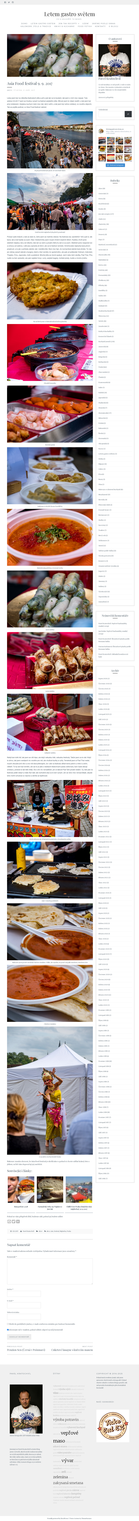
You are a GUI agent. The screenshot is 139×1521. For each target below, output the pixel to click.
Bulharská (102, 362)
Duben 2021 (102, 929)
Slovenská (102, 438)
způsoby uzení (63, 1402)
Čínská (101, 377)
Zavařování (102, 326)
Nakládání (102, 260)
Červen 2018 (103, 1092)
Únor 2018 (102, 1107)
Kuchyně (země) (104, 342)
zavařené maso (65, 1415)
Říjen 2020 (102, 959)
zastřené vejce (58, 1409)
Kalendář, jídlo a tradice (36, 26)
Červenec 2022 (104, 862)
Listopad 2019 (103, 1015)
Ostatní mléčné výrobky (107, 566)
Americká (102, 347)
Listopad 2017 (103, 1122)
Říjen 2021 (102, 903)
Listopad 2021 (103, 898)
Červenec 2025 (103, 725)
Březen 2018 (103, 1102)
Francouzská (103, 382)
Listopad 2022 (103, 842)
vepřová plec (77, 1393)
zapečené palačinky (71, 1409)
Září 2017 (101, 1133)
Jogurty (101, 571)
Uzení (85, 24)
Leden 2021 (102, 944)
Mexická (101, 408)
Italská (101, 393)
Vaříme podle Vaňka (103, 24)
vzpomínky (57, 1472)
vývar (68, 1460)
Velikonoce (102, 541)
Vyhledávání (103, 110)
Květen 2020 (103, 985)
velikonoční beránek (72, 1442)
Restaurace (102, 515)
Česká (100, 367)
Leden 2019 (102, 1056)
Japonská (101, 398)
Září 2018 (101, 1077)
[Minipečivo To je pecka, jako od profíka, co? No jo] (102, 158)
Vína (100, 484)
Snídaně (101, 306)
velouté (69, 1472)
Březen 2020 (103, 995)
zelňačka (75, 1424)
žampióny (76, 1493)
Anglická (101, 352)
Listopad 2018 (103, 1066)
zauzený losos (70, 1456)
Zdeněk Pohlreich (77, 1389)
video (60, 1452)
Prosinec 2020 (103, 949)
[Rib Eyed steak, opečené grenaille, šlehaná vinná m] (119, 140)
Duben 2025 (102, 740)
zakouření (56, 1434)
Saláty (100, 296)
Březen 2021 (103, 934)
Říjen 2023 (102, 796)
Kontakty (100, 26)
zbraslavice (66, 1468)
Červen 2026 (103, 689)
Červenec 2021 (103, 918)
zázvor (75, 1490)
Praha (69, 1231)
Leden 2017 (102, 1163)
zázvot (69, 1424)
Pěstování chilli (104, 505)
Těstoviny (102, 316)
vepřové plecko (65, 1490)
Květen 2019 (102, 1041)
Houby (100, 209)
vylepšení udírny (80, 1399)
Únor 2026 (102, 704)
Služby (100, 520)
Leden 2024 (102, 786)
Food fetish (85, 26)
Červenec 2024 (103, 760)
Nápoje (101, 464)
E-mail (10, 1301)
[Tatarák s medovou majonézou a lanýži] (128, 140)
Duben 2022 (103, 872)
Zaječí (84, 1407)
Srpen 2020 (102, 969)
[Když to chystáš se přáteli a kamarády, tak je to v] (111, 140)
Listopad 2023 (103, 791)
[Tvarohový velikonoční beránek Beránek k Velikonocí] (111, 149)
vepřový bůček (64, 1465)
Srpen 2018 (102, 1082)
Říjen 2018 (102, 1071)
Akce (9, 90)
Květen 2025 (103, 735)
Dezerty (101, 234)
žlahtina (62, 1393)
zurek (60, 1487)
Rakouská (102, 428)
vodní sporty (75, 1468)
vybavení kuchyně (76, 1427)
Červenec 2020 (104, 974)
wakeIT (73, 1415)
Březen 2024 (103, 781)
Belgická (101, 357)
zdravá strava (60, 1446)
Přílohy (101, 285)
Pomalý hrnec (103, 510)
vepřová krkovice (63, 1494)
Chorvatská (102, 372)
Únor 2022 (102, 883)
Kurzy (100, 449)
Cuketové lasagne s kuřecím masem (72, 1349)
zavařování (78, 1461)
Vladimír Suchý (58, 1500)
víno (55, 1392)
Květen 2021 (102, 923)
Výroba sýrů (103, 592)
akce (48, 1231)
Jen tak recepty (68, 24)
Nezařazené (102, 495)
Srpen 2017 (102, 1138)
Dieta (100, 199)
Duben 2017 (102, 1148)
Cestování (102, 194)
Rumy (100, 479)
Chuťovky (102, 224)
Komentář (12, 1257)
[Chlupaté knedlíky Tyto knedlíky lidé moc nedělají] (119, 158)
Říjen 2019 (102, 1020)
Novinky (101, 500)
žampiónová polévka (70, 1487)
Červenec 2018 (103, 1087)
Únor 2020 (102, 1000)
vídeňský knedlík (66, 1399)
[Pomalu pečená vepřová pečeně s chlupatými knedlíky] (128, 158)
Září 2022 (102, 852)
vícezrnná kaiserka (71, 1396)
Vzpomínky (102, 597)
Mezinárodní (103, 413)
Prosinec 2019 (103, 1010)
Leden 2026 (102, 709)
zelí (64, 1471)
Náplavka (63, 1231)
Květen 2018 (102, 1097)
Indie (100, 387)
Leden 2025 (102, 745)
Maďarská (102, 403)
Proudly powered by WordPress (57, 1518)
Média (100, 459)
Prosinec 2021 (103, 893)
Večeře (100, 321)
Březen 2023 (103, 821)
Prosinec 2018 (103, 1061)
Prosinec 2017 (103, 1117)
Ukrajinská (102, 444)
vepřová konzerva (78, 1453)
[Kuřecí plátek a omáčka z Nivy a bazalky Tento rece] (128, 149)
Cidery (100, 469)
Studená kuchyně (104, 311)
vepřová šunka (69, 1412)
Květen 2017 (102, 1143)
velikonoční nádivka (74, 1447)
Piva (100, 474)
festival (56, 1231)
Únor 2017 (102, 1158)
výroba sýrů (64, 1389)
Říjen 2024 (102, 755)
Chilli (100, 219)
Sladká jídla (102, 301)
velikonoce (62, 1424)
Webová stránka (13, 1312)
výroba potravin (66, 1420)
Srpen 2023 (102, 806)
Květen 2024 (103, 770)
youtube (67, 1452)
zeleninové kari (59, 1456)
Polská (101, 423)
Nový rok (102, 535)
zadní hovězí (73, 1465)
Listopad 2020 (103, 954)
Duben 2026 (103, 699)
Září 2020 (102, 964)
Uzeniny (101, 581)
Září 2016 (101, 1179)
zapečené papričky (59, 1404)
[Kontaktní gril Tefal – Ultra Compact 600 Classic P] (102, 140)
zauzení (71, 1478)
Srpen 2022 (102, 857)
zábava (55, 1487)
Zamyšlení (102, 602)
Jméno (10, 1289)
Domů (24, 24)
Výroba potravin (104, 556)
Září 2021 (101, 908)
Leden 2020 (102, 1005)
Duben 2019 (102, 1046)
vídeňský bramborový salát (71, 1386)
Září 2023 (102, 801)
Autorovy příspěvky (105, 97)
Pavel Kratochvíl (28, 1231)
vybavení (57, 1386)
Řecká (100, 433)
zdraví (55, 1402)
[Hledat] (128, 114)
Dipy (100, 240)
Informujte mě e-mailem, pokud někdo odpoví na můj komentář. (35, 1330)
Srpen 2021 (102, 913)
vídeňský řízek (72, 1404)
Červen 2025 (103, 730)
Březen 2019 (103, 1051)
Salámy (101, 586)
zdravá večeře (69, 1449)
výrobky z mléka (63, 1407)
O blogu (113, 26)
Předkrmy (102, 280)
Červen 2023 (103, 811)
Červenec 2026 (104, 684)
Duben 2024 (102, 775)
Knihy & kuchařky (64, 26)
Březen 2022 (103, 878)
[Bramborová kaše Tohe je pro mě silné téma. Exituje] (111, 158)
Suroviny (101, 525)
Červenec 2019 (103, 1036)
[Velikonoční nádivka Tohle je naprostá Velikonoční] (119, 149)
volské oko (69, 1393)
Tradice (101, 530)
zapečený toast (58, 1396)
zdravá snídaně (69, 1500)
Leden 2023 (102, 832)
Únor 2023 (102, 827)
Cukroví (101, 229)
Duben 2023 (102, 816)
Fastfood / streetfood (106, 245)
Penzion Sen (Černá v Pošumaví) (26, 1349)
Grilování (102, 250)
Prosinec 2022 (103, 837)
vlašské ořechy (58, 1497)
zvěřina (55, 1465)
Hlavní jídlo (102, 255)
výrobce (61, 1412)
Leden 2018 (102, 1112)
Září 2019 (101, 1026)
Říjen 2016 (102, 1173)
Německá (102, 418)
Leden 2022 (102, 888)
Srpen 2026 (102, 679)
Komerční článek (104, 336)
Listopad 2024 (103, 750)
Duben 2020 (103, 990)
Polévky (101, 270)
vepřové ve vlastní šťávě (76, 1402)
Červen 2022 (103, 867)
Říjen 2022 (102, 847)
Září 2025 (102, 719)
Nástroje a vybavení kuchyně (109, 489)
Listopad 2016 (103, 1168)
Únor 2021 (102, 939)
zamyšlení (57, 1468)
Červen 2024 (103, 765)
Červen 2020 (103, 980)
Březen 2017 (102, 1153)
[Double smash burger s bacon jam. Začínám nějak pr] (102, 149)
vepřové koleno (59, 1449)
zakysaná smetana (68, 1483)
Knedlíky (101, 290)
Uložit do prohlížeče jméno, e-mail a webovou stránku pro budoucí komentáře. (42, 1324)
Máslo (100, 576)
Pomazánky (103, 275)
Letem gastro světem (69, 14)
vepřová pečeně (72, 1497)
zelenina (60, 1477)
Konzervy (102, 561)
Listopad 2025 (103, 714)
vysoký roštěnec (75, 1407)
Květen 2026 (103, 694)
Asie (51, 1231)
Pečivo (100, 265)
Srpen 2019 (102, 1031)
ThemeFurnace (86, 1518)
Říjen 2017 (102, 1128)
